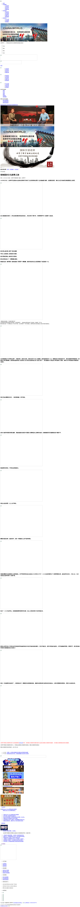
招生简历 (7, 11)
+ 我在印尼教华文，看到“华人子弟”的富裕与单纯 (13, 820)
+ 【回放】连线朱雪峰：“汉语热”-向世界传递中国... (13, 835)
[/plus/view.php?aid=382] (13, 793)
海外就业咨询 (3, 104)
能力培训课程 (5, 100)
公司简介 (5, 863)
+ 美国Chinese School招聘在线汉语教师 (11, 814)
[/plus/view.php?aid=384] (13, 778)
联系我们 (7, 21)
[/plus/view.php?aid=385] (13, 771)
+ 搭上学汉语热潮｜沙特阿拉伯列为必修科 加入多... (14, 817)
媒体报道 (3, 823)
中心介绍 (7, 19)
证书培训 (5, 10)
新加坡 (4, 95)
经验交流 (7, 15)
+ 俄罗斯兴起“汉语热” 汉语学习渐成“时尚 (11, 837)
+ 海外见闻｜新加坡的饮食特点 (9, 815)
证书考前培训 (5, 101)
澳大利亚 (7, 871)
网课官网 (7, 9)
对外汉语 (21, 742)
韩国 (4, 94)
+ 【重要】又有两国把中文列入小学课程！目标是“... (13, 838)
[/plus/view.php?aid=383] (13, 785)
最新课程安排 (15, 104)
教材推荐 (7, 16)
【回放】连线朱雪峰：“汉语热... (9, 830)
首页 (4, 3)
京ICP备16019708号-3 (17, 902)
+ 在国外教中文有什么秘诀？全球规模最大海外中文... (14, 819)
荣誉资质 (5, 864)
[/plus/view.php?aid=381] (7, 786)
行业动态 (7, 5)
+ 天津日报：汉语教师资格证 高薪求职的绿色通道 (13, 841)
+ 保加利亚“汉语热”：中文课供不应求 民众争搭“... (13, 840)
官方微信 (3, 843)
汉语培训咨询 (9, 104)
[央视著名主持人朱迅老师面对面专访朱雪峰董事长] (27, 125)
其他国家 (5, 96)
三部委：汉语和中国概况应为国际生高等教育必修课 (17, 752)
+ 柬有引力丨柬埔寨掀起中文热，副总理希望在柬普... (14, 836)
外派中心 (5, 18)
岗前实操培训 (5, 102)
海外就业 (7, 6)
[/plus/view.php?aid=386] (13, 764)
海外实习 (7, 8)
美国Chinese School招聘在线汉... (9, 810)
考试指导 (7, 14)
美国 (4, 93)
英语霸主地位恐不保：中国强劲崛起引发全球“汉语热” (18, 753)
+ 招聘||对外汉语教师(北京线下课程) (10, 818)
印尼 (4, 91)
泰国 (4, 90)
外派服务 (5, 4)
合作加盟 (7, 20)
